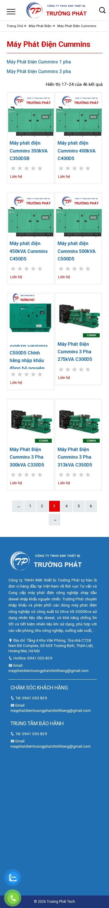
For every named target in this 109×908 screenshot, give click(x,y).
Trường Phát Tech (61, 902)
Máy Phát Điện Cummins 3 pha (39, 71)
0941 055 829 (39, 658)
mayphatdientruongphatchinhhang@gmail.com (48, 670)
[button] (102, 10)
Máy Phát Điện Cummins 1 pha (39, 62)
